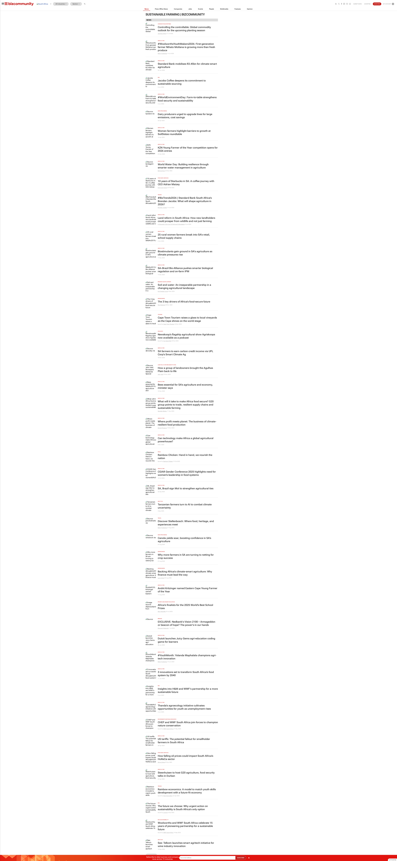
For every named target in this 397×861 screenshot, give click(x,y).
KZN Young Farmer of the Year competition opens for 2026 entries (188, 149)
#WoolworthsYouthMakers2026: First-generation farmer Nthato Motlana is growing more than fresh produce (186, 47)
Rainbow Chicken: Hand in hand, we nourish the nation (185, 457)
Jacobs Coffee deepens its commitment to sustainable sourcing (182, 82)
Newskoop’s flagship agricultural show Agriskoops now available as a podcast (186, 336)
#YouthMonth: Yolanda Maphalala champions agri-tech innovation (187, 657)
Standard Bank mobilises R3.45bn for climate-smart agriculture (187, 65)
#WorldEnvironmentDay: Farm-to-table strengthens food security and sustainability (187, 99)
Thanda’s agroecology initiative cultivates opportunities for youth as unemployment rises (184, 707)
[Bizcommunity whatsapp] (350, 4)
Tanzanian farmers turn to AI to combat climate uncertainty (185, 506)
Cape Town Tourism (168, 324)
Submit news (357, 4)
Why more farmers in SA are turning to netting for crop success (186, 556)
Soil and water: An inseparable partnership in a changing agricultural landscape (184, 286)
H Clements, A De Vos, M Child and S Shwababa (171, 224)
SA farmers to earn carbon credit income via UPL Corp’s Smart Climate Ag (185, 353)
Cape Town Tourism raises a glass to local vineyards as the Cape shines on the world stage (187, 319)
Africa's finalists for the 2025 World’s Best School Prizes (185, 607)
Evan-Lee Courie (162, 187)
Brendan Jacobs (162, 207)
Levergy (165, 812)
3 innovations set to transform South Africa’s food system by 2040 (186, 674)
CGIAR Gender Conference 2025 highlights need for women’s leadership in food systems (187, 473)
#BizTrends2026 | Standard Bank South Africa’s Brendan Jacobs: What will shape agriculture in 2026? (185, 201)
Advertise (367, 4)
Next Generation (168, 796)
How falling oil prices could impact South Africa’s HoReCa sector (185, 757)
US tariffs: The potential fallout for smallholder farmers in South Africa (184, 741)
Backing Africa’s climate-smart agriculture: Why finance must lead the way (185, 573)
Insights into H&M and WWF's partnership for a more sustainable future (188, 690)
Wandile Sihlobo (162, 411)
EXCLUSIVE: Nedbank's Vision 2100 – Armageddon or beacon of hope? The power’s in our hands (186, 623)
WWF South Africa (168, 729)
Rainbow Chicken (168, 461)
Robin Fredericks (162, 53)
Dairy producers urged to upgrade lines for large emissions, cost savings (185, 116)
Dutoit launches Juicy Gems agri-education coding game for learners (186, 640)
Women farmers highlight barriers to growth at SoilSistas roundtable (184, 132)
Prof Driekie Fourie (163, 291)
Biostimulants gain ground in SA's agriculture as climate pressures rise (185, 253)
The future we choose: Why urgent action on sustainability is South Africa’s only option (183, 808)
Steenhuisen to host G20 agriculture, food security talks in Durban (186, 774)
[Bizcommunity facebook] (341, 4)
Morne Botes (161, 762)
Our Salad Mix (167, 341)
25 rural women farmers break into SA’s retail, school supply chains (184, 236)
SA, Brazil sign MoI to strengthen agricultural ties (185, 488)
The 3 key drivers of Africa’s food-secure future (184, 301)
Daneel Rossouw (162, 428)
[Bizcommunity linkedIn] (336, 4)
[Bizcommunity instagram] (344, 4)
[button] (85, 4)
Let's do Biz (392, 860)
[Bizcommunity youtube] (347, 4)
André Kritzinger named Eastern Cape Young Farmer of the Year (187, 590)
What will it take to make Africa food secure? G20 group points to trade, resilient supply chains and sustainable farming (186, 404)
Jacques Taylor (162, 33)
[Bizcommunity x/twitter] (339, 4)
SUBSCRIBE (240, 858)
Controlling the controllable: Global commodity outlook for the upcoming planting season (184, 29)
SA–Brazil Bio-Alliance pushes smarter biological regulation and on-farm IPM (185, 270)
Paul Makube (161, 305)
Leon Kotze (161, 578)
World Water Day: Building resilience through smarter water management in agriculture (183, 166)
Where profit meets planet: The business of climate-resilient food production (187, 423)
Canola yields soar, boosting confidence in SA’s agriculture (184, 540)
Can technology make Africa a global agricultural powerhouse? (185, 440)
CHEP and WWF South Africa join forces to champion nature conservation (188, 724)
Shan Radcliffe (162, 611)
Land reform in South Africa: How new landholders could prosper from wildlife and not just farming (186, 219)
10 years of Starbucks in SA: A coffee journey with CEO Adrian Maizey (186, 183)
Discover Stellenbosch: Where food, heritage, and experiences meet (186, 523)
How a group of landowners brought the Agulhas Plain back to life (185, 370)
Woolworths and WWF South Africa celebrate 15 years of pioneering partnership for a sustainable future (185, 826)
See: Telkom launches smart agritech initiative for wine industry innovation (186, 844)
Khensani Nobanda (163, 628)
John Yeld (160, 374)
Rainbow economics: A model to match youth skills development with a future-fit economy (187, 791)
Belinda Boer (161, 171)
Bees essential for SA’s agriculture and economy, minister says (185, 386)
